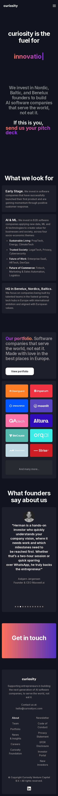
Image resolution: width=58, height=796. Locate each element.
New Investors (42, 762)
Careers (15, 744)
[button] (53, 6)
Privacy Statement (43, 734)
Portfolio (15, 729)
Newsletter (42, 717)
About (15, 717)
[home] (10, 6)
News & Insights (15, 736)
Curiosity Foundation (15, 751)
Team (15, 723)
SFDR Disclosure (43, 744)
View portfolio (19, 371)
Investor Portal (42, 753)
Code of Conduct (42, 725)
